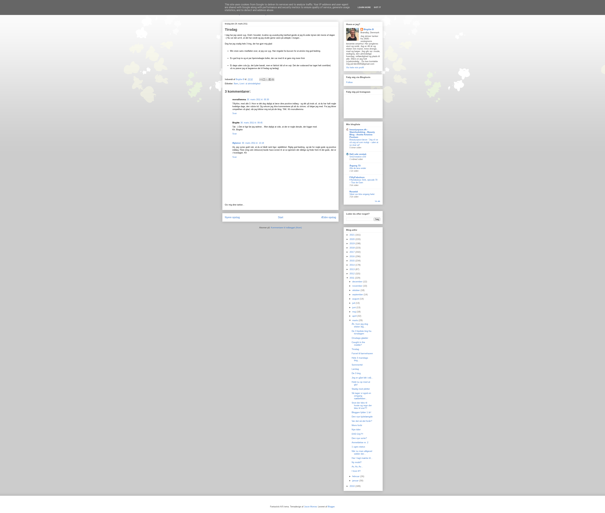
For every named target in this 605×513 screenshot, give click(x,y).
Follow (349, 82)
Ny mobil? (357, 462)
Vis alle (377, 201)
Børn (236, 83)
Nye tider (356, 429)
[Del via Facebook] (269, 79)
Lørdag (355, 369)
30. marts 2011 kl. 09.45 (251, 122)
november (357, 286)
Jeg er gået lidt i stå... (362, 377)
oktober (356, 290)
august (356, 298)
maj (354, 311)
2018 (352, 247)
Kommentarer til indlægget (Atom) (286, 227)
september (358, 294)
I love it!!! (356, 471)
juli (354, 303)
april (354, 316)
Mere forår (357, 425)
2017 (352, 252)
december (357, 281)
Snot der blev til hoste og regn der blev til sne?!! (362, 405)
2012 (352, 273)
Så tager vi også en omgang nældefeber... (361, 396)
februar (356, 476)
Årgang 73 (354, 165)
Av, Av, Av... (357, 466)
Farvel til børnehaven (362, 353)
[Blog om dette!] (263, 79)
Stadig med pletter (361, 389)
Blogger (331, 506)
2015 (352, 260)
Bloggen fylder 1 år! (361, 412)
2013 (352, 269)
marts (355, 320)
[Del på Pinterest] (272, 79)
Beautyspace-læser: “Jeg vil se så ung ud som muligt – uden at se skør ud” (363, 142)
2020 (352, 239)
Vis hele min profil (355, 67)
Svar (234, 113)
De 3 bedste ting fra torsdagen (361, 332)
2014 (352, 265)
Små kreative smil (357, 157)
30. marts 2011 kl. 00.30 (258, 99)
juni (354, 307)
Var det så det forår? (362, 421)
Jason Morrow (310, 506)
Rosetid (353, 191)
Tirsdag (355, 349)
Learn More (364, 7)
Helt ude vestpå (357, 154)
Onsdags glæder (360, 338)
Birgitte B (369, 29)
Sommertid (357, 364)
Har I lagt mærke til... (362, 458)
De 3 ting (356, 373)
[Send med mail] (260, 79)
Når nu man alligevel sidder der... (362, 452)
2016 (352, 256)
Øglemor (236, 143)
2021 (352, 234)
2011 (352, 278)
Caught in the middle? (358, 343)
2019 (352, 243)
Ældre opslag (328, 217)
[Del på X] (266, 79)
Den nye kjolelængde (362, 416)
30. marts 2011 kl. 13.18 (253, 143)
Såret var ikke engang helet (362, 194)
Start (280, 217)
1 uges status (358, 446)
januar (355, 480)
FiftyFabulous (357, 177)
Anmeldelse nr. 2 (360, 442)
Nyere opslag (232, 217)
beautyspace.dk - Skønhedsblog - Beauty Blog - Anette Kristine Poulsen (362, 133)
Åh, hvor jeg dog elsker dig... (360, 325)
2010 (352, 486)
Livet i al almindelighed (249, 83)
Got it (377, 7)
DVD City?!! (357, 434)
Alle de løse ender (357, 168)
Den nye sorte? (359, 438)
